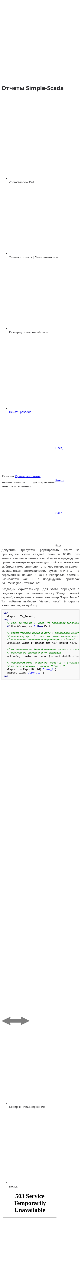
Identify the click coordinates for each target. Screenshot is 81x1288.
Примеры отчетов (27, 476)
